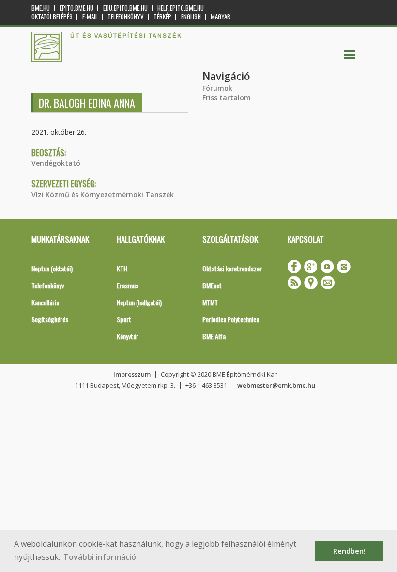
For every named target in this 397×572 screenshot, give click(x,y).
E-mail (90, 17)
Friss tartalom (226, 97)
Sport (124, 319)
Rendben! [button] (349, 551)
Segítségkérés (49, 319)
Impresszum (132, 374)
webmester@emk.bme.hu (276, 385)
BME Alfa (214, 336)
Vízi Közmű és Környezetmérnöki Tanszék (102, 194)
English (191, 17)
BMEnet (212, 285)
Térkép (162, 17)
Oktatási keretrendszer (232, 268)
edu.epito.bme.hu (125, 8)
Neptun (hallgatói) (139, 302)
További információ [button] (99, 557)
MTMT (210, 302)
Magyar (220, 17)
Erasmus (127, 285)
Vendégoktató (55, 163)
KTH (122, 268)
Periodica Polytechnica (230, 319)
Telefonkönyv (125, 17)
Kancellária (45, 302)
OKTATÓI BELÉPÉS (52, 17)
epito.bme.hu (76, 8)
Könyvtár (127, 336)
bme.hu (40, 8)
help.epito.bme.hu (180, 8)
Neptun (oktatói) (52, 268)
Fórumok (217, 88)
